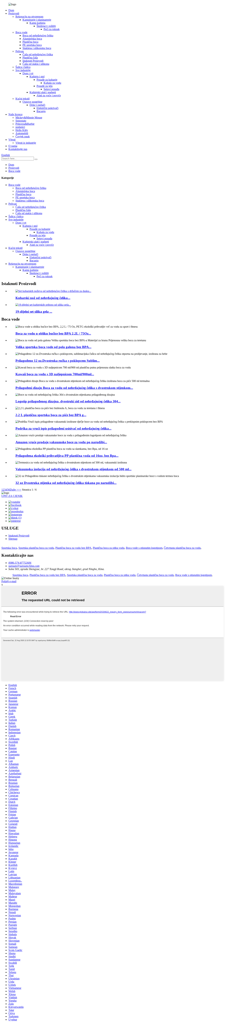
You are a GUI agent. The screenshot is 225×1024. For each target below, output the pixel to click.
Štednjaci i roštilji (46, 26)
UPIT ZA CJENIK (12, 495)
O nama (12, 145)
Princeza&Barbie (24, 123)
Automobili (21, 133)
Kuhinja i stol (37, 76)
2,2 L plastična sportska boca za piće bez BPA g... (50, 415)
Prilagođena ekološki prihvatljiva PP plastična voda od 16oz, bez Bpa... (66, 455)
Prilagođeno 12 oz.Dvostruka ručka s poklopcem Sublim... (57, 360)
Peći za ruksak (52, 29)
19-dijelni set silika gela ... (33, 311)
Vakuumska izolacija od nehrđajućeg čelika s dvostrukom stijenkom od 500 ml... (73, 469)
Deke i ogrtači (37, 104)
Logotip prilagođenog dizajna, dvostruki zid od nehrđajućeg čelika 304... (68, 401)
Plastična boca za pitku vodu (108, 547)
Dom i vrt (27, 73)
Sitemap (12, 538)
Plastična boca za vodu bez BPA (73, 547)
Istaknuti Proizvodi (32, 60)
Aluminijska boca (32, 38)
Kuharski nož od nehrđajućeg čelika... (42, 298)
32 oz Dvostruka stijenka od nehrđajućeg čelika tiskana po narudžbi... (66, 483)
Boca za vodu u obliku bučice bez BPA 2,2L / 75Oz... (53, 333)
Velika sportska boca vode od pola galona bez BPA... (53, 347)
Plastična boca (30, 41)
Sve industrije (23, 70)
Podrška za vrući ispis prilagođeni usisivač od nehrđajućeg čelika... (63, 428)
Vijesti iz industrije (25, 142)
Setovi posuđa (51, 89)
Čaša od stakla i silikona (35, 63)
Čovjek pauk (22, 136)
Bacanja (41, 111)
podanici (20, 127)
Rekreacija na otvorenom (29, 16)
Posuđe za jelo (45, 85)
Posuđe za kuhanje (47, 79)
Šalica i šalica (22, 67)
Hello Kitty (21, 130)
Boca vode (21, 32)
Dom (11, 10)
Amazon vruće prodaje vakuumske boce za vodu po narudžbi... (61, 442)
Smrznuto (20, 120)
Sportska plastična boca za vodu (36, 547)
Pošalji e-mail (8, 581)
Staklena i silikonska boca (36, 48)
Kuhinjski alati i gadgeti (43, 92)
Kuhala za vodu (52, 82)
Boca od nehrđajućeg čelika (37, 35)
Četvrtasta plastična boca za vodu (182, 547)
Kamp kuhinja (37, 22)
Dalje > (14, 489)
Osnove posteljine (32, 101)
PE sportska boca (32, 44)
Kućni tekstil (22, 98)
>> (19, 489)
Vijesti (11, 139)
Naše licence (15, 114)
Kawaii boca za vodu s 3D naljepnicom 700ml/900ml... (54, 374)
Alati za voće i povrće (49, 95)
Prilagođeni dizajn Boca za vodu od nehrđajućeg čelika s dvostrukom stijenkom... (74, 388)
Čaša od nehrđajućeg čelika (37, 54)
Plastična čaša (30, 57)
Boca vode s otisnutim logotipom (144, 547)
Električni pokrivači (47, 108)
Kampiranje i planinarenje (36, 19)
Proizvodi (13, 13)
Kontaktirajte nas (17, 149)
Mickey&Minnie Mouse (28, 117)
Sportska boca (9, 547)
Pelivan (19, 51)
